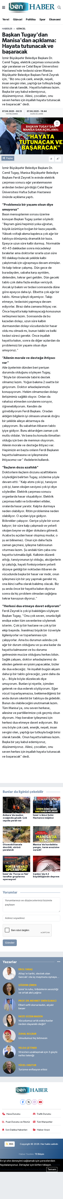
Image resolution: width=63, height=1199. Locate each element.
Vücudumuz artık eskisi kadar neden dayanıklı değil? (35, 1022)
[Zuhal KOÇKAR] (9, 1036)
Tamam (51, 1169)
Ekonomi (54, 19)
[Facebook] (23, 1102)
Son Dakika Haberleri (16, 1130)
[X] (28, 1102)
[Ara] (59, 8)
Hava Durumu (13, 1114)
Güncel (17, 19)
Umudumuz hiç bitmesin (32, 1038)
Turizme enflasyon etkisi (32, 1069)
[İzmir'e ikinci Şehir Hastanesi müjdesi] (46, 805)
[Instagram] (34, 1102)
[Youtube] (40, 1102)
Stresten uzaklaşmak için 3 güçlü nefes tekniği (37, 1054)
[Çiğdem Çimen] (9, 989)
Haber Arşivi (43, 1130)
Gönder (10, 942)
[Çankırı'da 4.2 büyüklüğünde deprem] (46, 863)
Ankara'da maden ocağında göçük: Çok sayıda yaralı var (15, 818)
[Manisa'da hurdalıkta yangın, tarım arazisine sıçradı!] (46, 834)
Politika (31, 19)
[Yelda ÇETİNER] (9, 1051)
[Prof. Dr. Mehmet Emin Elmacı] (9, 1004)
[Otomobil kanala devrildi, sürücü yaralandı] (16, 834)
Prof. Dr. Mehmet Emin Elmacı (37, 1001)
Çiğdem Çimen (27, 985)
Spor (42, 19)
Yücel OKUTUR (27, 1065)
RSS (11, 1144)
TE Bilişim (39, 1154)
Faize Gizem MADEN (30, 1016)
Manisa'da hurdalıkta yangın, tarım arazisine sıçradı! (46, 847)
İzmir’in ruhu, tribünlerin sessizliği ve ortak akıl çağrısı (38, 991)
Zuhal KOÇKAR (27, 1034)
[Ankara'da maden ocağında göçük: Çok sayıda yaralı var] (16, 805)
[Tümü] (58, 961)
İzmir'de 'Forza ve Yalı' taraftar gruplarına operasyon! (16, 877)
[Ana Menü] (3, 7)
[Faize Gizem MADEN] (9, 1020)
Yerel (5, 19)
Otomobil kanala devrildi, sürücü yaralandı (12, 847)
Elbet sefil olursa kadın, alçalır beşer (36, 1007)
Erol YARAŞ (25, 969)
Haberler (7, 29)
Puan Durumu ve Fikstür (18, 1122)
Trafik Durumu (44, 1114)
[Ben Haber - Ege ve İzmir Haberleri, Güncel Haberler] (31, 7)
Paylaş (9, 158)
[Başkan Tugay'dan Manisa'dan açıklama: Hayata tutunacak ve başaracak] (31, 136)
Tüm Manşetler (44, 1122)
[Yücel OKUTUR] (9, 1067)
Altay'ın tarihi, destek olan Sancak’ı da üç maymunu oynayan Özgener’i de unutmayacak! (38, 975)
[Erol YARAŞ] (9, 973)
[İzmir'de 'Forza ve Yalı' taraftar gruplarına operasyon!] (16, 863)
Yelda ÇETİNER (27, 1048)
